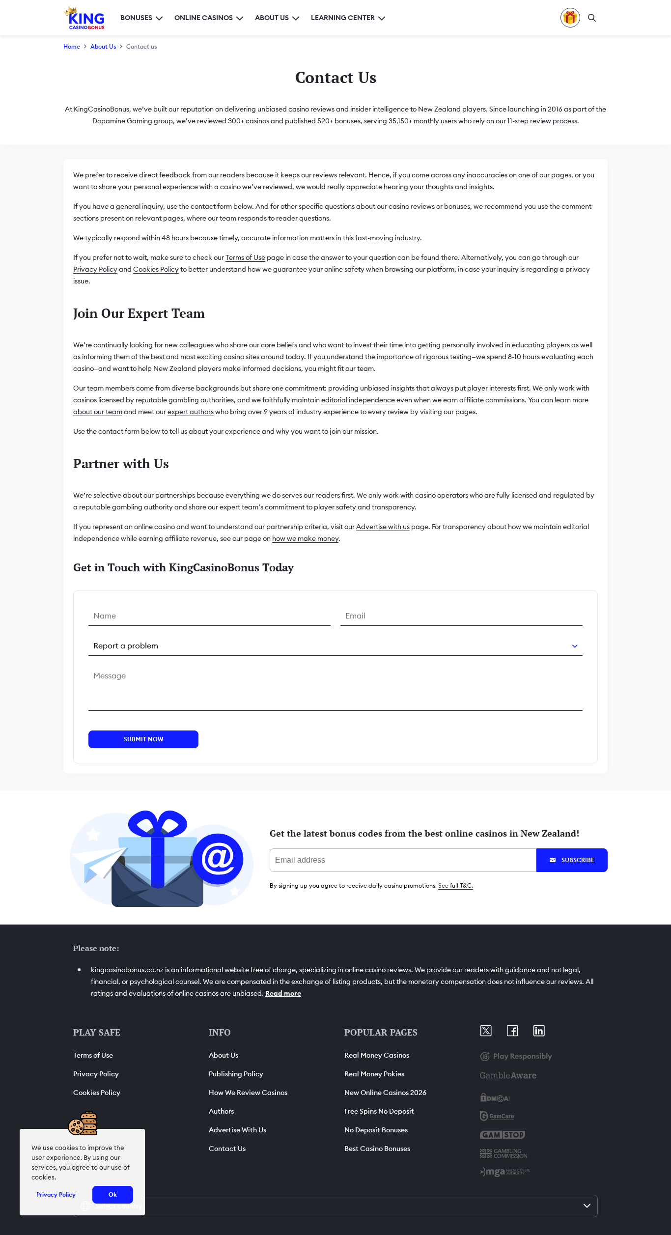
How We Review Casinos (248, 1092)
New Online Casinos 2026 (385, 1092)
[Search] (592, 18)
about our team (97, 411)
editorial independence (358, 399)
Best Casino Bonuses (377, 1148)
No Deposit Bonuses (376, 1129)
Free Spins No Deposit (379, 1111)
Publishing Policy (236, 1073)
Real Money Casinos (376, 1055)
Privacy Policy (95, 269)
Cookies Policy (156, 269)
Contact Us (227, 1148)
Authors (221, 1111)
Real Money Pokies (374, 1073)
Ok (113, 1194)
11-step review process (542, 120)
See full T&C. (455, 885)
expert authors (191, 411)
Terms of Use (245, 257)
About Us (103, 46)
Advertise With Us (237, 1129)
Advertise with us (383, 526)
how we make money (305, 538)
